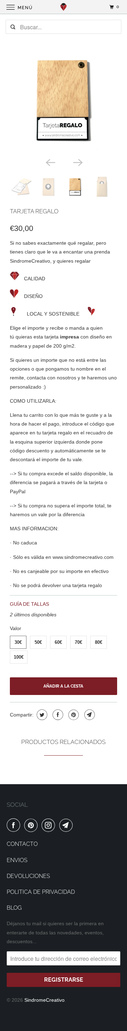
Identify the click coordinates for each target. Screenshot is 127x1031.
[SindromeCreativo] (63, 7)
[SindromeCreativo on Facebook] (15, 825)
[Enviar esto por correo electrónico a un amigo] (89, 714)
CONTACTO (22, 844)
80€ (98, 642)
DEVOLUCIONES (28, 876)
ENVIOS (17, 860)
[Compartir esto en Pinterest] (73, 714)
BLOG (14, 907)
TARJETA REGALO (34, 211)
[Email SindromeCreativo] (67, 825)
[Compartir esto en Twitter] (41, 714)
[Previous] (50, 162)
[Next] (77, 162)
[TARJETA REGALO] (63, 100)
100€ (19, 657)
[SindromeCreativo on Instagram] (50, 825)
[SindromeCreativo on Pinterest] (32, 825)
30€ (18, 642)
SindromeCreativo (44, 1000)
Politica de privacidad (41, 892)
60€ (58, 642)
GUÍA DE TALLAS (29, 604)
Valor (15, 628)
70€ (78, 642)
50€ (38, 642)
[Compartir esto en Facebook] (57, 714)
